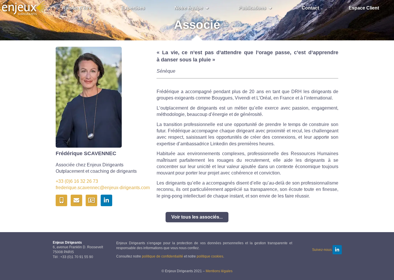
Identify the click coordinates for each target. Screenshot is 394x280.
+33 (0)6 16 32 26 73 (77, 181)
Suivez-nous (322, 250)
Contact (310, 8)
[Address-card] (91, 200)
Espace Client (364, 8)
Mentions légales (219, 271)
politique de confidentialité (162, 256)
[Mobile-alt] (61, 200)
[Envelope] (76, 200)
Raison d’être (76, 8)
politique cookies (210, 256)
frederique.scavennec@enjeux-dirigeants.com (103, 187)
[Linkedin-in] (106, 200)
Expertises (133, 8)
